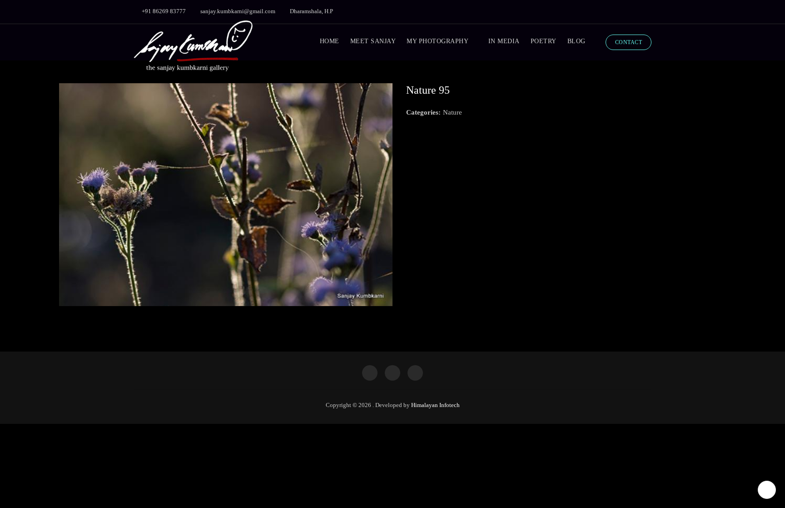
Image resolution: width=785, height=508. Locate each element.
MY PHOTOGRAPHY (437, 41)
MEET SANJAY (373, 41)
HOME (329, 41)
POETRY (543, 41)
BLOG (576, 41)
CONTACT (628, 42)
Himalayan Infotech (435, 405)
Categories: (423, 112)
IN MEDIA (504, 41)
